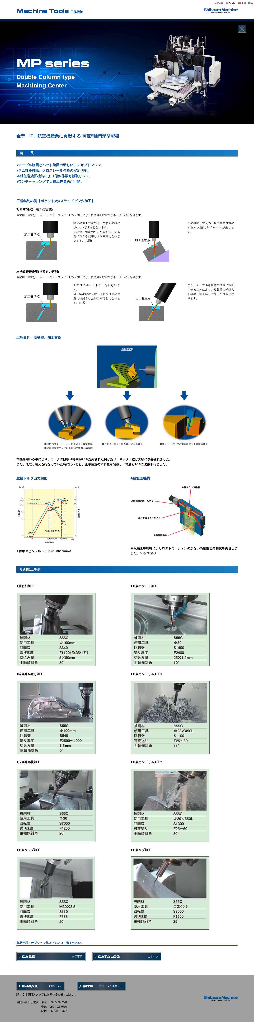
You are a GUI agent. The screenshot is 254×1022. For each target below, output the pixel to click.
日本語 (220, 3)
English (232, 3)
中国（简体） (247, 3)
